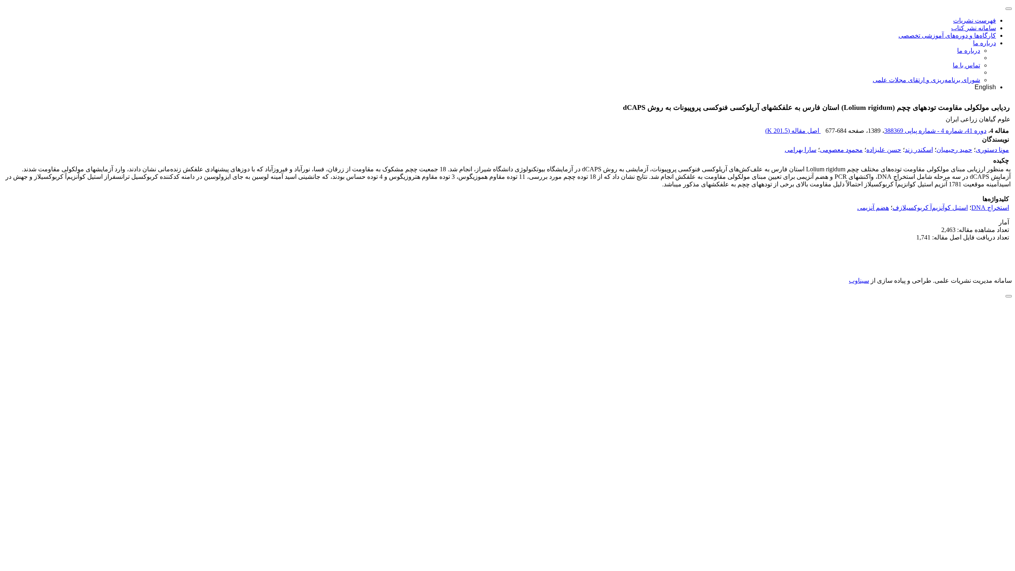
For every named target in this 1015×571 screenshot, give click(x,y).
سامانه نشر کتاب (973, 28)
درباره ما (984, 43)
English (985, 87)
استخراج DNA (990, 207)
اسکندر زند (919, 149)
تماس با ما (966, 65)
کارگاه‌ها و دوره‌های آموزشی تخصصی (947, 35)
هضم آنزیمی (873, 207)
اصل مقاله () (793, 130)
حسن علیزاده (883, 149)
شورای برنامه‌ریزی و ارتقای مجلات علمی (926, 80)
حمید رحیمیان (954, 149)
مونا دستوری (992, 149)
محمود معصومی (841, 149)
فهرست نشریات (974, 20)
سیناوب (859, 280)
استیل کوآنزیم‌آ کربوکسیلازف (930, 207)
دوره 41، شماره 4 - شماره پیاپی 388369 (935, 130)
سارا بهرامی (800, 149)
